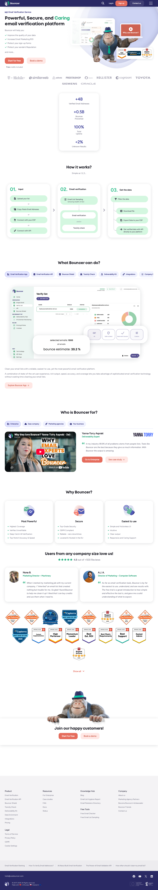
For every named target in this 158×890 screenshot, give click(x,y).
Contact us (136, 3)
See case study (115, 459)
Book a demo (36, 60)
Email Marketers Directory (90, 803)
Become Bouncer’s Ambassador (130, 803)
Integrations (9, 819)
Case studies (48, 799)
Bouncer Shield (11, 803)
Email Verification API (13, 799)
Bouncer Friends (124, 807)
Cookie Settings (11, 846)
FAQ (44, 803)
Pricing (7, 823)
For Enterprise (48, 795)
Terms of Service (11, 834)
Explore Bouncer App (17, 385)
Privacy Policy (10, 838)
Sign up (121, 3)
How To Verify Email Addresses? (41, 866)
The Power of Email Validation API (99, 866)
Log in (111, 3)
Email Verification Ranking (15, 866)
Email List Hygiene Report (90, 799)
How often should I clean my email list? (131, 866)
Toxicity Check (10, 807)
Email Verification (11, 795)
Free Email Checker (88, 813)
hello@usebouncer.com (14, 876)
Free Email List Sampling (89, 817)
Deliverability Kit (11, 811)
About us (121, 795)
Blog (82, 795)
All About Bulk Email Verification (70, 866)
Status (45, 811)
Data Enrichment (11, 815)
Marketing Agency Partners (128, 799)
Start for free (14, 60)
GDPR (7, 842)
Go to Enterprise (92, 459)
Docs (45, 807)
